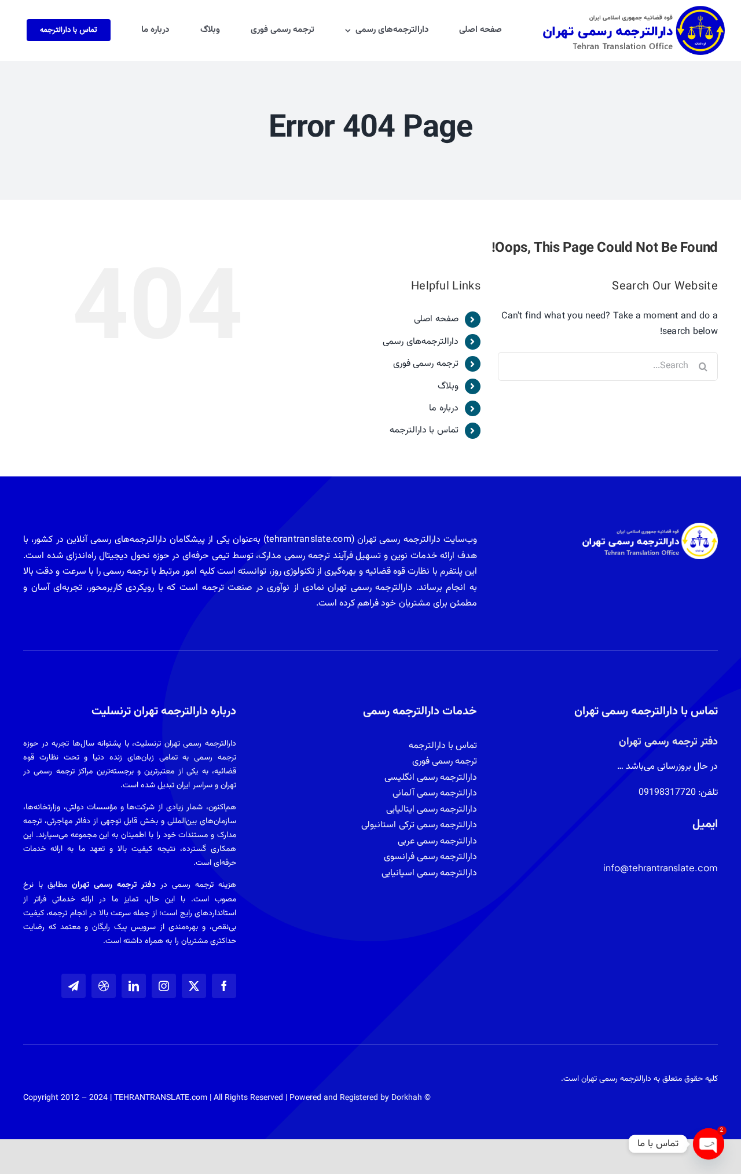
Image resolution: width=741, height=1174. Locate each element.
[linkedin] (134, 986)
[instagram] (164, 986)
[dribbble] (103, 986)
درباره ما (443, 408)
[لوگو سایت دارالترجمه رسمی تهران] (634, 10)
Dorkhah (406, 1098)
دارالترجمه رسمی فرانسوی (430, 857)
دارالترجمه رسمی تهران (616, 1079)
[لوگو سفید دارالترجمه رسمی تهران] (650, 527)
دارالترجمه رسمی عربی (437, 841)
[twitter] (194, 986)
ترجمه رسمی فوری (425, 364)
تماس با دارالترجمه (424, 430)
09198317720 (667, 793)
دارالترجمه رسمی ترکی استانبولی (419, 825)
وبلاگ (448, 386)
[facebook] (224, 986)
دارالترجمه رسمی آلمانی (434, 793)
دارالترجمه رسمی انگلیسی (430, 778)
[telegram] (73, 986)
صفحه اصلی (436, 319)
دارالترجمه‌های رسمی (420, 342)
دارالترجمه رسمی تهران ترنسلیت (185, 744)
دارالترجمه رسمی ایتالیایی (431, 809)
